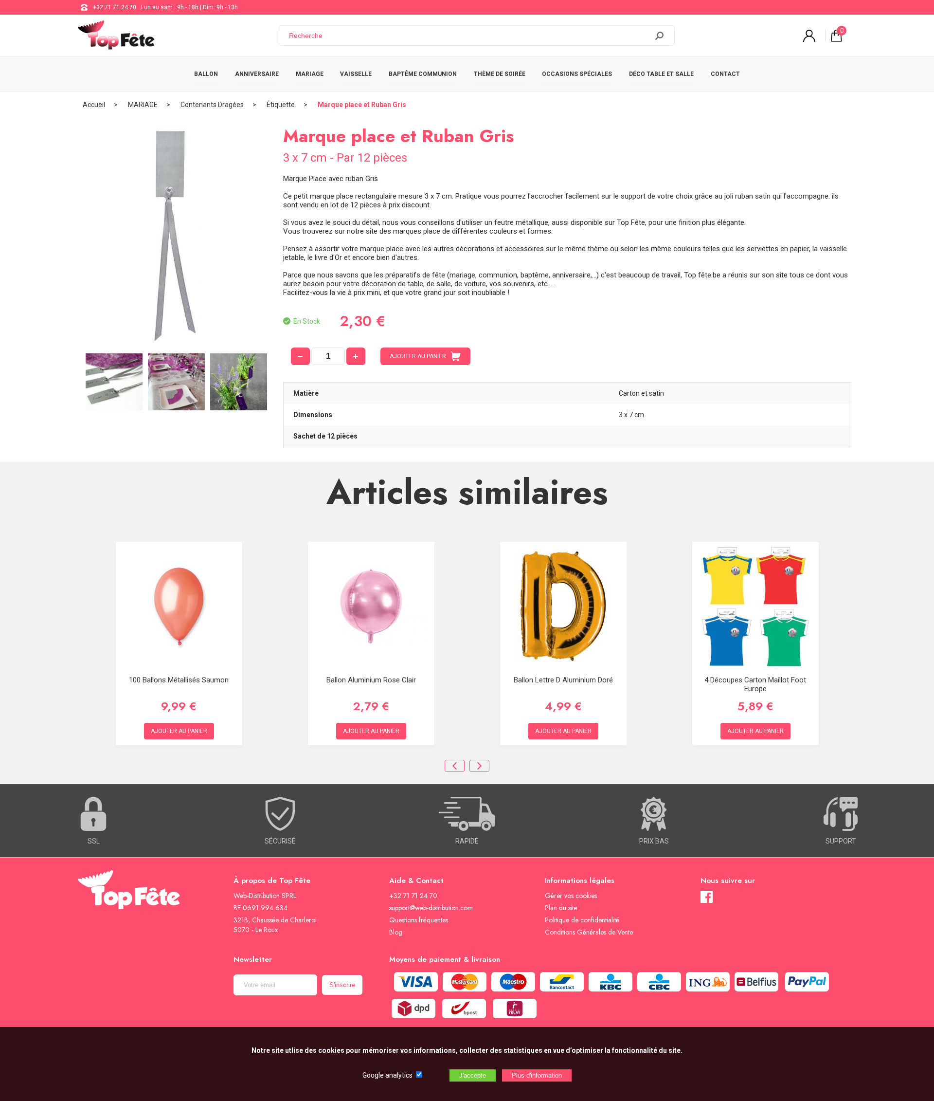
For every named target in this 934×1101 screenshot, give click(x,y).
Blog (395, 932)
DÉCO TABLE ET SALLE (661, 74)
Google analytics (387, 1075)
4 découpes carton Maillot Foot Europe (755, 684)
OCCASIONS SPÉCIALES (577, 74)
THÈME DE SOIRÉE (499, 74)
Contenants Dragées (212, 105)
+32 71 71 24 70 (114, 7)
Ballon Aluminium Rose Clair (371, 680)
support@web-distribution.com (431, 908)
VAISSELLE (356, 74)
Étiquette (281, 105)
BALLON (206, 74)
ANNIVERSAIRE (257, 74)
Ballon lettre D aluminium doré (563, 680)
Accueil (94, 105)
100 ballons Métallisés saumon (179, 680)
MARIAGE (309, 74)
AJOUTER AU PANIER (418, 356)
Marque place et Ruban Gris (362, 105)
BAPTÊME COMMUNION (423, 74)
